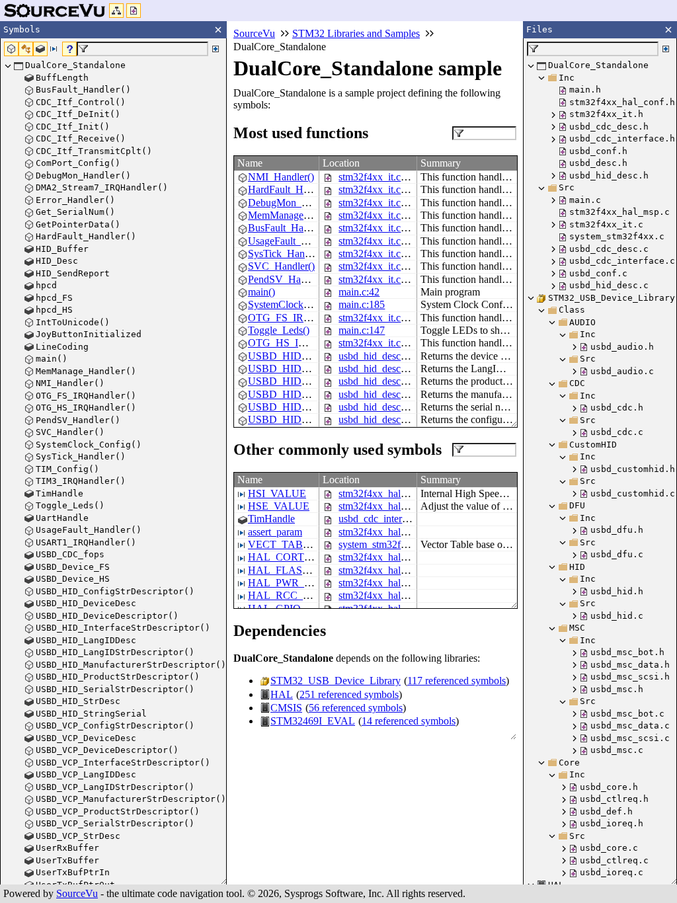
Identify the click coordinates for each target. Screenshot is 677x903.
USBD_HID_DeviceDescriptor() (317, 356)
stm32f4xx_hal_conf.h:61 (392, 595)
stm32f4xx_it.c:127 (378, 279)
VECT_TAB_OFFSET (297, 544)
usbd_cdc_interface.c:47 (389, 518)
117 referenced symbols (456, 680)
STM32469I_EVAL (312, 720)
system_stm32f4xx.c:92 (387, 544)
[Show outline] (116, 10)
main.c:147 (361, 330)
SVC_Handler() (281, 266)
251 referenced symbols (349, 694)
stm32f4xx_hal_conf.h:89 (392, 506)
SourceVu (77, 893)
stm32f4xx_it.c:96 (376, 241)
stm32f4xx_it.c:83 (376, 227)
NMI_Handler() (281, 176)
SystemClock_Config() (296, 304)
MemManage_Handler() (298, 215)
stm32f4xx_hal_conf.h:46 (392, 570)
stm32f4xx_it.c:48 (376, 176)
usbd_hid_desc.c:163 (382, 394)
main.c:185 (361, 304)
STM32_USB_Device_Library (335, 680)
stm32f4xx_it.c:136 (378, 253)
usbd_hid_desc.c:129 (382, 368)
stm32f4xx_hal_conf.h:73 (392, 557)
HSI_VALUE (277, 493)
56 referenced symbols (356, 707)
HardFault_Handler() (292, 189)
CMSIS (286, 707)
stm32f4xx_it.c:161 (378, 317)
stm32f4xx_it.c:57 (376, 189)
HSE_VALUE (278, 506)
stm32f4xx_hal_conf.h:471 (394, 531)
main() (261, 291)
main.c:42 (358, 291)
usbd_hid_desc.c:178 (382, 406)
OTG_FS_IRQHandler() (300, 317)
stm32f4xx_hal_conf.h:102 (394, 493)
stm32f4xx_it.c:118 (378, 202)
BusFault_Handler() (289, 227)
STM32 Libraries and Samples (356, 33)
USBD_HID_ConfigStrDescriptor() (323, 419)
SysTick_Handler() (287, 253)
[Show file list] (133, 10)
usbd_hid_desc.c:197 (382, 419)
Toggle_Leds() (278, 330)
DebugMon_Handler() (295, 202)
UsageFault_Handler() (294, 241)
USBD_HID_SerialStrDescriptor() (320, 406)
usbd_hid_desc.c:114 (382, 356)
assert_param (275, 531)
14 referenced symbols (409, 720)
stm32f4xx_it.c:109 (378, 266)
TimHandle (271, 518)
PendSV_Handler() (288, 279)
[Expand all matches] (215, 49)
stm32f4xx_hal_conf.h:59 (392, 582)
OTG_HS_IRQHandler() (301, 342)
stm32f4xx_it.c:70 (376, 215)
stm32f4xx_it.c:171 (378, 342)
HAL (281, 694)
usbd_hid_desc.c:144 (382, 381)
